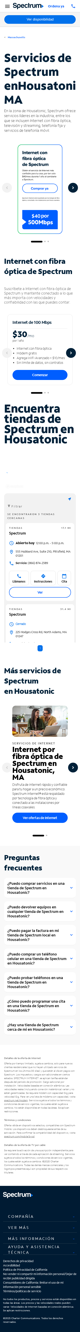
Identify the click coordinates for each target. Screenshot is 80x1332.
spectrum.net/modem (16, 1100)
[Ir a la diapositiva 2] (45, 241)
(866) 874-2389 (32, 563)
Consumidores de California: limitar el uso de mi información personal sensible (33, 1285)
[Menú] (6, 6)
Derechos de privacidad (18, 1261)
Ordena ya (56, 6)
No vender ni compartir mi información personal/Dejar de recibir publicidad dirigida (40, 1276)
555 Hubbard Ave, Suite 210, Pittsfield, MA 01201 (43, 553)
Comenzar (40, 375)
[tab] (40, 1216)
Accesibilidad (11, 1265)
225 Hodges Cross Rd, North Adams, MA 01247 (41, 634)
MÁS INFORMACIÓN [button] (31, 1238)
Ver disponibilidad (40, 19)
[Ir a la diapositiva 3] (48, 241)
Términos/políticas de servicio (22, 1291)
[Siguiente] (73, 188)
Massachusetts (16, 37)
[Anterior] (7, 188)
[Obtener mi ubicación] (69, 499)
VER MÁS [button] (18, 1227)
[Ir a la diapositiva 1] (36, 241)
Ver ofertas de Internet (40, 818)
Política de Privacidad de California (25, 1270)
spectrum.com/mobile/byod (19, 1136)
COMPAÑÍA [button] (21, 1216)
